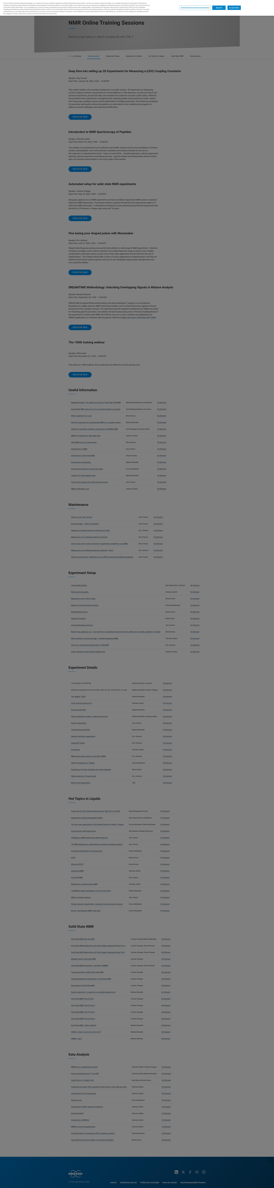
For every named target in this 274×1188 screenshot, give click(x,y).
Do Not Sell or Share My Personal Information (195, 7)
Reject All (219, 7)
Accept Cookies (234, 7)
